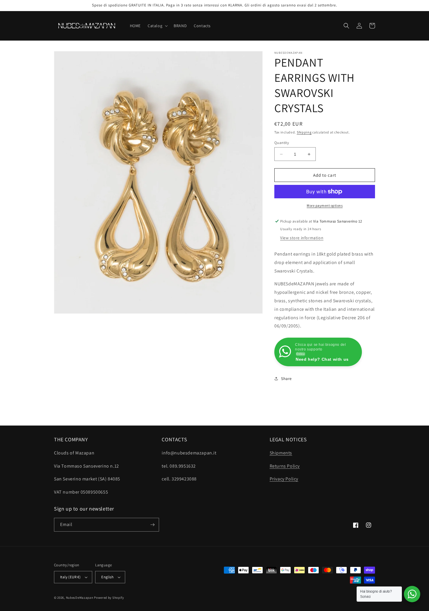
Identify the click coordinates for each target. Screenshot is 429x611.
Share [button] (286, 378)
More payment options (325, 205)
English (107, 576)
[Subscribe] (152, 525)
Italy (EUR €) (70, 576)
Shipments (281, 453)
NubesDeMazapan (79, 598)
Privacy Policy (284, 479)
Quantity (281, 142)
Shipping (304, 132)
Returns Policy (285, 466)
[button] (157, 26)
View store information (301, 237)
